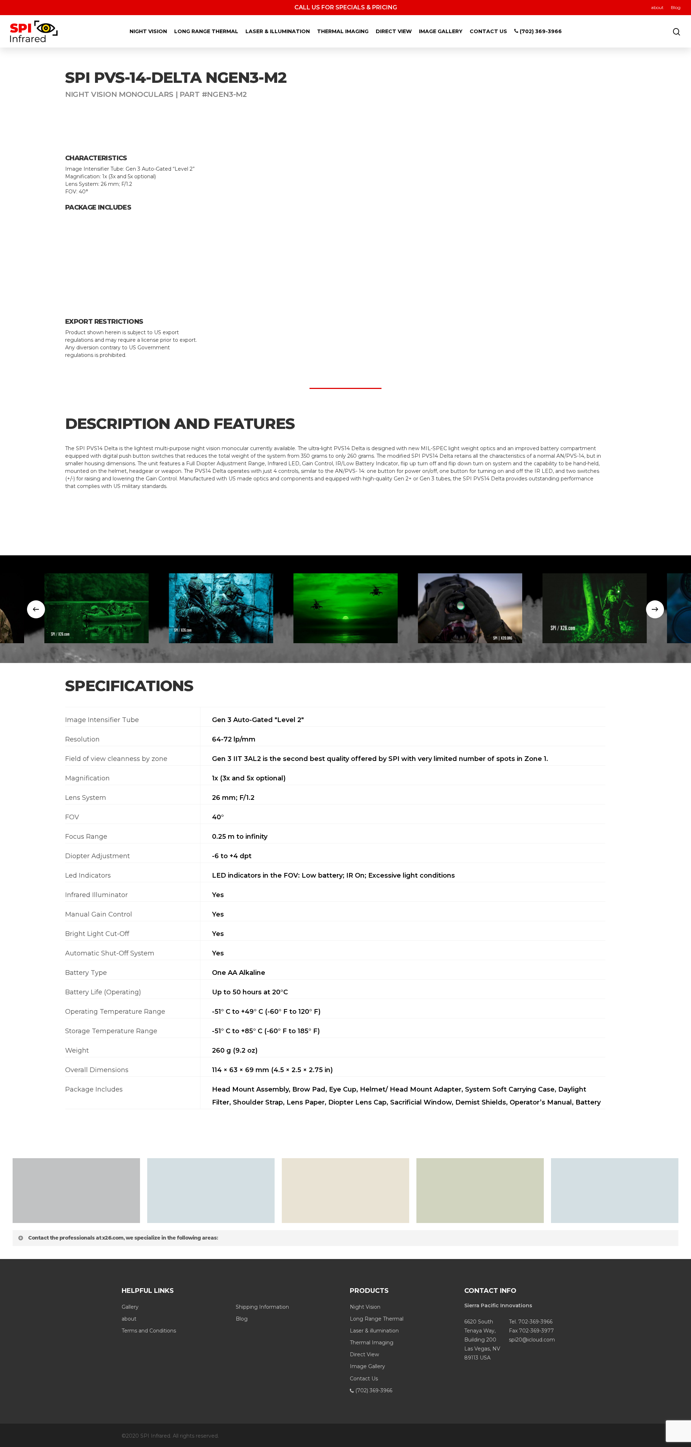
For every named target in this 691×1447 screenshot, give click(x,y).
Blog (676, 7)
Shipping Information (262, 1307)
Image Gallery (440, 31)
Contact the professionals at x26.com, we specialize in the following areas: (123, 1238)
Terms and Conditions (149, 1330)
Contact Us (488, 31)
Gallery (130, 1307)
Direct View (394, 31)
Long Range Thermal (206, 31)
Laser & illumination (277, 31)
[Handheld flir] (470, 608)
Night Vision (148, 31)
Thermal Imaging (343, 31)
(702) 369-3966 (540, 31)
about (657, 7)
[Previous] (36, 609)
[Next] (655, 609)
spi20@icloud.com (532, 1339)
